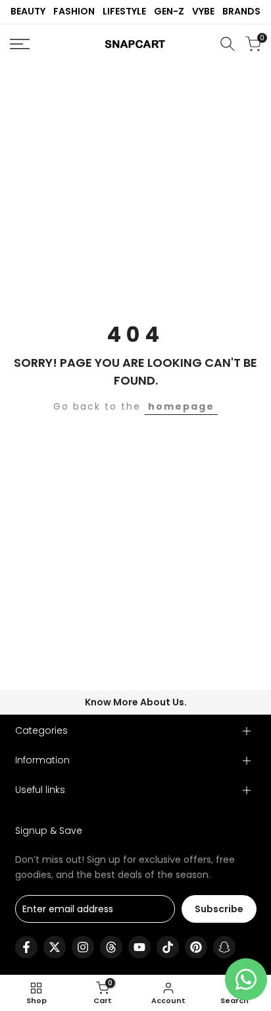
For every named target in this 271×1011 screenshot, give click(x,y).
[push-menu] (20, 44)
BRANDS (241, 11)
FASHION (74, 11)
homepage (181, 406)
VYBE (203, 11)
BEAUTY (28, 11)
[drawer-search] (227, 43)
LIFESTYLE (124, 11)
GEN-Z (169, 11)
